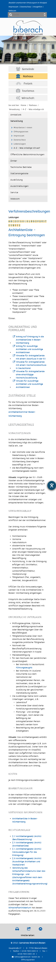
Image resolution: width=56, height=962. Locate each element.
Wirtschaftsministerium (19, 907)
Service (14, 192)
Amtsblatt (15, 114)
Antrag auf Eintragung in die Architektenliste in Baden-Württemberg (30, 339)
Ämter (13, 161)
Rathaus (28, 76)
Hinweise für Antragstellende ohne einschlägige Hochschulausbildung (30, 374)
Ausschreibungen (19, 186)
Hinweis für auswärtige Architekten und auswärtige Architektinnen (29, 384)
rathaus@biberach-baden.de (27, 957)
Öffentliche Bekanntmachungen (27, 154)
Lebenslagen (20, 144)
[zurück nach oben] (40, 929)
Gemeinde (28, 69)
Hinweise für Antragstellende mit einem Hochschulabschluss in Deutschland (31, 365)
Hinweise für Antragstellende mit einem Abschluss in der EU (31, 357)
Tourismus (28, 90)
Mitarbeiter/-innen (23, 127)
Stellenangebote (19, 173)
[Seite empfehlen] (28, 929)
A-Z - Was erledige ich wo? (27, 148)
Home (23, 105)
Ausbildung (16, 180)
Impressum (13, 7)
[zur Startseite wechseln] (28, 34)
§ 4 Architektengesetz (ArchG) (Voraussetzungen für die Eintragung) (26, 852)
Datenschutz (25, 7)
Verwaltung (16, 121)
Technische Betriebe (21, 167)
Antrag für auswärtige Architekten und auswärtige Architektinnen (29, 349)
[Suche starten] (44, 14)
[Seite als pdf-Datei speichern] (17, 929)
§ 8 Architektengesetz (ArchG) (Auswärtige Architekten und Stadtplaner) (26, 861)
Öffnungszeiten (21, 132)
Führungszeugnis (24, 667)
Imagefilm (37, 7)
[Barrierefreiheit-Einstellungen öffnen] (51, 485)
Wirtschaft (28, 98)
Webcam (12, 11)
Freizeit (28, 83)
